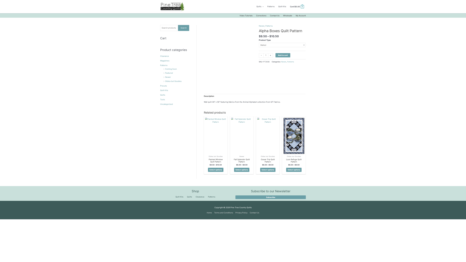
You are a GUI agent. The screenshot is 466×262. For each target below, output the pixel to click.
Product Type (265, 40)
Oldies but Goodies (173, 81)
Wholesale (287, 15)
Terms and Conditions (223, 213)
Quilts (258, 6)
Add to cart (283, 55)
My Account (301, 15)
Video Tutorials (246, 15)
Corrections (261, 15)
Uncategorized (166, 104)
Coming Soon (171, 69)
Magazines (164, 61)
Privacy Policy (241, 213)
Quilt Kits (282, 6)
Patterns (271, 6)
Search (184, 28)
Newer (168, 77)
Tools (162, 99)
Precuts (163, 86)
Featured (169, 73)
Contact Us (274, 15)
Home (209, 213)
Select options (215, 170)
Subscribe (270, 197)
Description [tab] (209, 96)
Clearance (164, 56)
